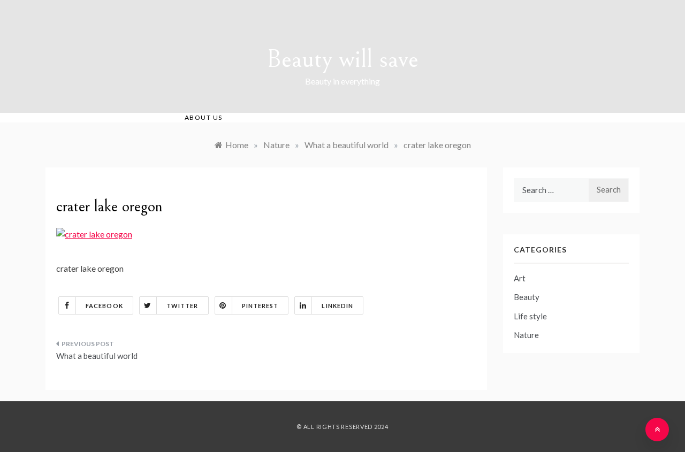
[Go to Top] (657, 429)
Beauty (526, 297)
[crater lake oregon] (94, 233)
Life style (530, 316)
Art (520, 278)
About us (204, 117)
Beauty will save (342, 59)
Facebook (104, 305)
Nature (526, 335)
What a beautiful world (97, 356)
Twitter (182, 305)
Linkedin (337, 305)
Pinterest (260, 305)
